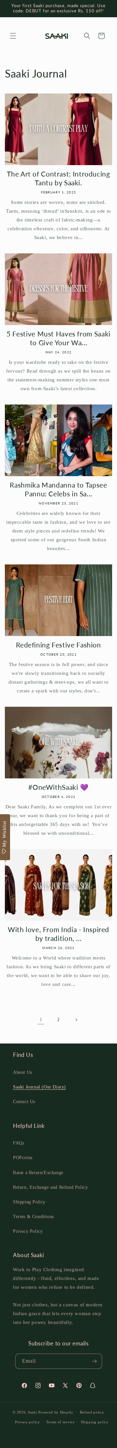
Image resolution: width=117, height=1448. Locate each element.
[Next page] (76, 1020)
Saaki (32, 1412)
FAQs (18, 1143)
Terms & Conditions (33, 1216)
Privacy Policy (28, 1231)
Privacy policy (27, 1422)
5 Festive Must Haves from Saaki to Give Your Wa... (58, 338)
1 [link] (41, 1019)
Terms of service (60, 1422)
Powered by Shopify (55, 1412)
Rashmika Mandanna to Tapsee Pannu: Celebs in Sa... (58, 489)
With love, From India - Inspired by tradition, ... (58, 933)
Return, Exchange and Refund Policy (50, 1187)
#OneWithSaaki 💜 (58, 787)
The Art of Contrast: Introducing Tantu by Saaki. (58, 178)
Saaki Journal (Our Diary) (39, 1087)
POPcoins (22, 1157)
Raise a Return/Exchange (38, 1172)
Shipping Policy (29, 1202)
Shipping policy (95, 1422)
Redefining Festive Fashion (58, 645)
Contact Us (24, 1101)
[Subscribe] (94, 1361)
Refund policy (92, 1412)
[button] (13, 36)
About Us (22, 1072)
